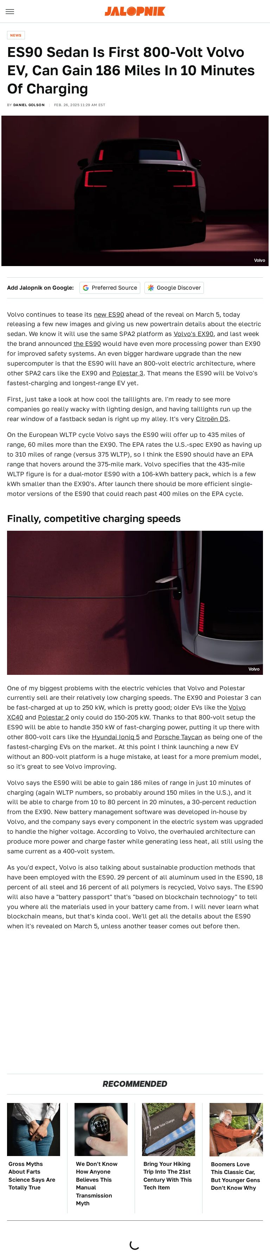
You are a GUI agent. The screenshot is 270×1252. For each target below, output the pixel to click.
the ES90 (87, 343)
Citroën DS (212, 418)
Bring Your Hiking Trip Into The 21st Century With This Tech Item (167, 1176)
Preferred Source (114, 287)
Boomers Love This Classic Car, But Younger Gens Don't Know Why (235, 1176)
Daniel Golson (29, 105)
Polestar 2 (53, 717)
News (16, 35)
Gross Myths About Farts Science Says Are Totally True (31, 1176)
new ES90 (109, 314)
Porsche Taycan (178, 737)
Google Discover (179, 287)
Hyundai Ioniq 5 (116, 737)
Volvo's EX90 (193, 333)
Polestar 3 (127, 373)
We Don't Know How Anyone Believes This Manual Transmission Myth (96, 1184)
